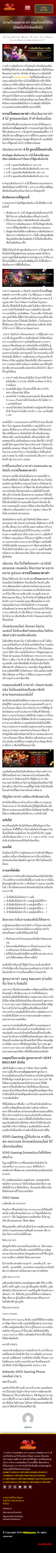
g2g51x (41, 1475)
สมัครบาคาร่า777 (38, 40)
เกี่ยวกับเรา (7, 1508)
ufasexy (42, 1472)
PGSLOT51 (48, 1478)
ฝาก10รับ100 (23, 1472)
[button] (28, 7)
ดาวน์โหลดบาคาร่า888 (22, 40)
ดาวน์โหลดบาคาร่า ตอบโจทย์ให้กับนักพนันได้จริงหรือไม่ (28, 24)
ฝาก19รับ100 (45, 1482)
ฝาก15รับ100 (17, 1475)
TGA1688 (7, 1475)
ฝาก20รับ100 (8, 1478)
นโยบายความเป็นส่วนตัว (12, 1512)
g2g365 (33, 1472)
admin (26, 37)
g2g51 (14, 1472)
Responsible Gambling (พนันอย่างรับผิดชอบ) (13, 1518)
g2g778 (38, 1478)
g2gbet (6, 1472)
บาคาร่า (36, 37)
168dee (31, 1478)
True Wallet (30, 1475)
